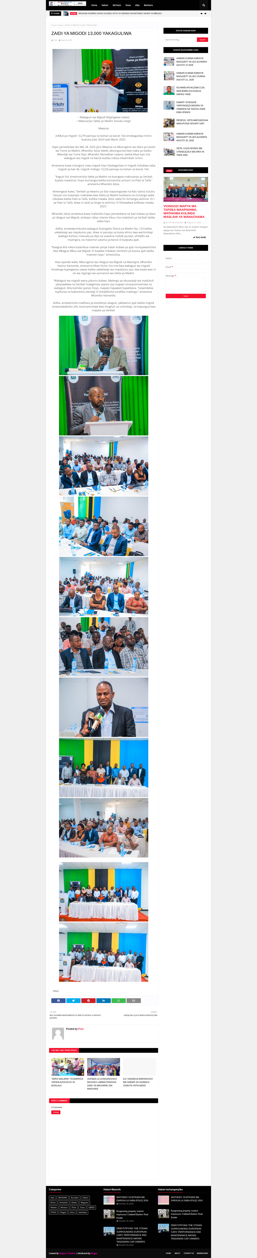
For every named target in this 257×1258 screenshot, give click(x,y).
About (177, 1253)
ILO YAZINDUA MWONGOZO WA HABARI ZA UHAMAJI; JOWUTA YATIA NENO (138, 1082)
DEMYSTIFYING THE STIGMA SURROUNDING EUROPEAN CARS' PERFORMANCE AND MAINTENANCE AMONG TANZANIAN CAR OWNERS (131, 1235)
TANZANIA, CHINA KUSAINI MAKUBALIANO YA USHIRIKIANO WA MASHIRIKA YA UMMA (118, 13)
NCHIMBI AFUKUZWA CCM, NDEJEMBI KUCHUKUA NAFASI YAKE (190, 90)
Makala (54, 1207)
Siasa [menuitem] (128, 5)
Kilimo (53, 1202)
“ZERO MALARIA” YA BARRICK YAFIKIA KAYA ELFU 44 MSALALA (67, 1082)
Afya (52, 1197)
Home (53, 25)
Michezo (64, 1207)
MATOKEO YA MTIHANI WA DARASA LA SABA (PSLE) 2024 (132, 1199)
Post (55, 40)
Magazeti (84, 1202)
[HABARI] (185, 189)
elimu (72, 1212)
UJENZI (91, 1207)
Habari (61, 25)
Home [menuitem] (94, 5)
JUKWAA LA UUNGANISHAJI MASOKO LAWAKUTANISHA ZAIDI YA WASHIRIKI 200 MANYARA (102, 1084)
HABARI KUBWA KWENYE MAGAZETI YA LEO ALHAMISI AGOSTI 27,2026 (191, 61)
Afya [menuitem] (137, 5)
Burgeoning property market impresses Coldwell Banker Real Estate (132, 1214)
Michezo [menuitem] (117, 5)
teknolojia (83, 1212)
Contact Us (189, 1253)
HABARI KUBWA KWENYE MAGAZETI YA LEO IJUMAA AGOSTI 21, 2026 (190, 76)
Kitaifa (74, 1202)
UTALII (53, 1212)
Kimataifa (64, 1202)
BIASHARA (62, 1197)
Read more (201, 237)
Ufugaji (63, 1212)
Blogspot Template (67, 1253)
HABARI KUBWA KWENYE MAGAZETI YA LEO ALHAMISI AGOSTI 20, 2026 (191, 137)
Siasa (82, 1207)
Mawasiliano (202, 1253)
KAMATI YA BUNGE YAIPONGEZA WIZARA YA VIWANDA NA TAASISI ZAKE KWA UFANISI (190, 107)
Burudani (75, 1197)
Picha (74, 1207)
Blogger (94, 1253)
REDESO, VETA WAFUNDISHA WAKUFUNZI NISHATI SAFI (192, 122)
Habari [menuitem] (105, 5)
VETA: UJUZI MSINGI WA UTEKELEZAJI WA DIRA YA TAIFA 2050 (190, 151)
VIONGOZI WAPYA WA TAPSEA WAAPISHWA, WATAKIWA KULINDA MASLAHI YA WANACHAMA (183, 211)
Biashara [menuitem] (148, 5)
